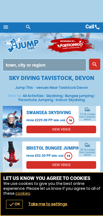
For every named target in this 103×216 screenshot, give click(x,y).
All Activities (33, 95)
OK (14, 204)
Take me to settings (47, 204)
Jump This (24, 87)
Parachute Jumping (35, 99)
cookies (22, 193)
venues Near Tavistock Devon (62, 87)
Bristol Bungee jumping (54, 148)
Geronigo (71, 45)
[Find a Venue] (44, 65)
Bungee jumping (79, 95)
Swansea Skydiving (48, 112)
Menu (6, 27)
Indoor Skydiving (70, 99)
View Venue (61, 129)
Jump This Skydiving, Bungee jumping (25, 45)
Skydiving (54, 95)
